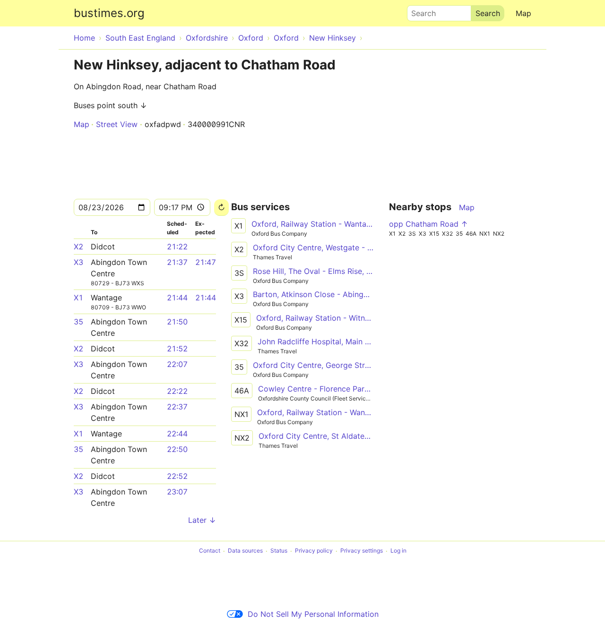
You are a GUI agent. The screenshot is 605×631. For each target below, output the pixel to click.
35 (78, 321)
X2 (78, 246)
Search (419, 11)
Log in (398, 550)
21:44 (177, 297)
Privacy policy (314, 550)
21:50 (177, 321)
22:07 (177, 364)
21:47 (205, 262)
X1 (78, 297)
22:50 (177, 449)
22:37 (177, 406)
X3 (78, 262)
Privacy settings (361, 550)
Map (523, 13)
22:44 (177, 433)
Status (278, 550)
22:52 (177, 476)
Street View (117, 124)
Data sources (245, 550)
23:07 (177, 491)
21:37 (177, 262)
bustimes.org (109, 13)
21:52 (177, 348)
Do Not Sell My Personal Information (313, 614)
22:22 (177, 391)
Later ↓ (202, 520)
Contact (209, 550)
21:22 (177, 246)
